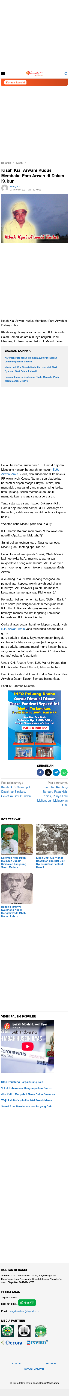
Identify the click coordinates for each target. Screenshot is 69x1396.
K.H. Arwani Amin (13, 628)
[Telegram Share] (56, 772)
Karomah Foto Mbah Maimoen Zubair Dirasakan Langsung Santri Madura (13, 862)
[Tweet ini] (48, 772)
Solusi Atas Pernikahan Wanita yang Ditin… (28, 1106)
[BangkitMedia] (34, 73)
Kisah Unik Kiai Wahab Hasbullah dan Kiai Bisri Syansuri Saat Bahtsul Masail (50, 862)
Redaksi (51, 1363)
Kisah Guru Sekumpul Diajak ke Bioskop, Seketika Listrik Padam (16, 789)
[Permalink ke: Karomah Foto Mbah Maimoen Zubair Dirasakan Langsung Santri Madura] (17, 839)
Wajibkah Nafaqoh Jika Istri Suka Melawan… (28, 1100)
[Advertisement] (34, 34)
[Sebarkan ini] (40, 772)
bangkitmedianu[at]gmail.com (24, 1311)
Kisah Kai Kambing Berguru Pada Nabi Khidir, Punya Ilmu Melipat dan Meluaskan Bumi (52, 793)
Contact (17, 1363)
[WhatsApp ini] (64, 772)
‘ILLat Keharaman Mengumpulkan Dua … (26, 1088)
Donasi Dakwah (34, 1368)
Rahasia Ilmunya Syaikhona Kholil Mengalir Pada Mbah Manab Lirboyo (13, 911)
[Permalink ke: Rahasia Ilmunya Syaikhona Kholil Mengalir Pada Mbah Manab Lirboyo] (17, 888)
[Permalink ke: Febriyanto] (4, 187)
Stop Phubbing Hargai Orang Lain (22, 1081)
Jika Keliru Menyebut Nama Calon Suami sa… (29, 1094)
